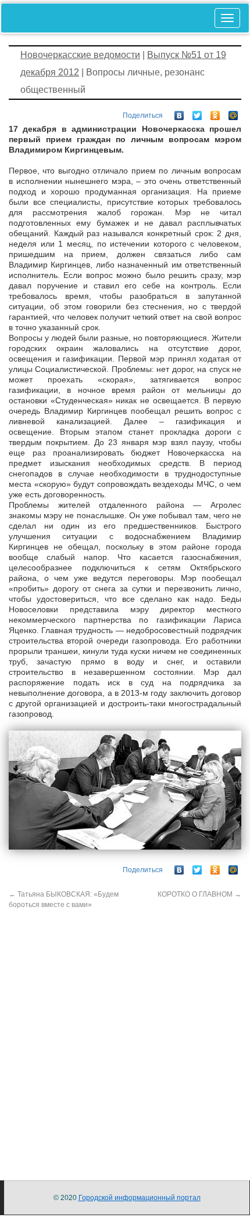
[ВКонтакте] (179, 112)
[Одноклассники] (215, 112)
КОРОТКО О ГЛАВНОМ (199, 894)
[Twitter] (197, 112)
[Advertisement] (125, 1034)
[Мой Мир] (233, 112)
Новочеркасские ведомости (80, 55)
